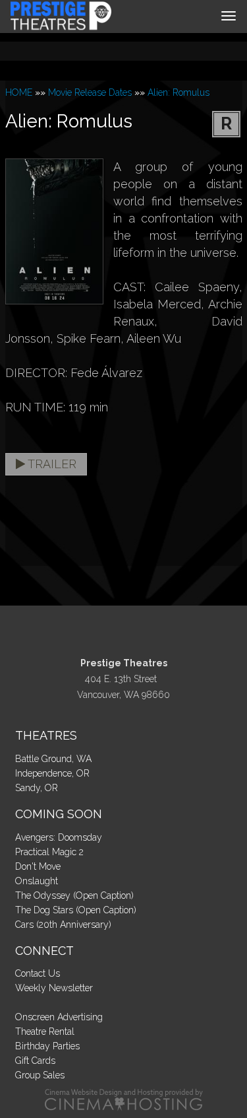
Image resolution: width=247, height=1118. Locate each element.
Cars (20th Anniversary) (63, 924)
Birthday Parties (47, 1046)
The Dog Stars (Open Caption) (75, 910)
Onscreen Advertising (59, 1017)
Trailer (50, 464)
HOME (18, 92)
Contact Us (37, 973)
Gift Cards (35, 1060)
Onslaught (36, 881)
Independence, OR (52, 773)
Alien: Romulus (178, 92)
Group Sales (40, 1075)
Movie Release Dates (90, 92)
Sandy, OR (36, 788)
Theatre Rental (44, 1031)
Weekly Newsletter (54, 988)
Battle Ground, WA (53, 758)
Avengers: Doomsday (58, 837)
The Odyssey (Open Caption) (74, 895)
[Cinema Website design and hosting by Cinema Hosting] (124, 1099)
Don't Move (38, 866)
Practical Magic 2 (49, 852)
